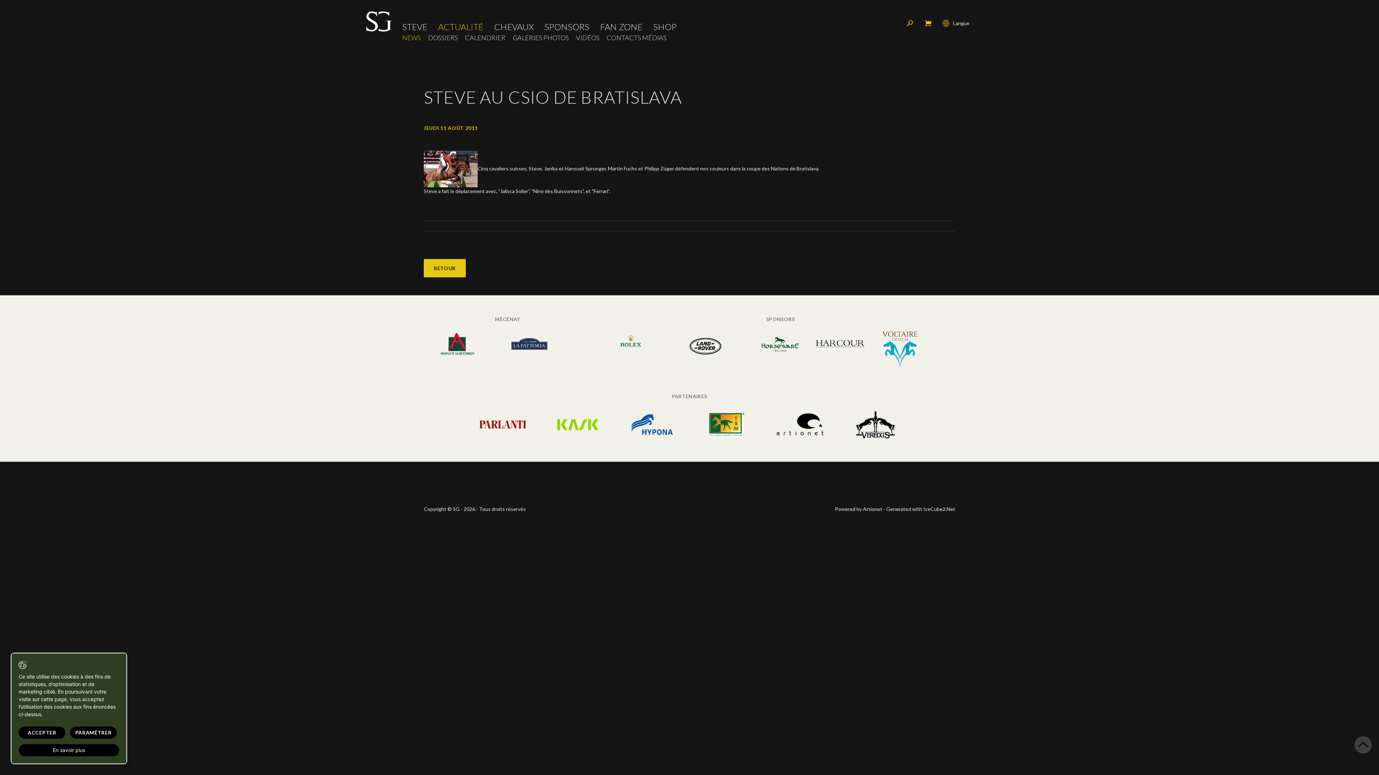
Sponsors (566, 27)
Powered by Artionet (858, 509)
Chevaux (514, 27)
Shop (665, 27)
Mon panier (928, 23)
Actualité (460, 27)
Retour (445, 268)
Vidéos (587, 38)
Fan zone (621, 27)
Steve (414, 27)
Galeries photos (541, 38)
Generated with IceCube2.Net (920, 509)
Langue (961, 23)
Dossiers (443, 38)
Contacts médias (637, 38)
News (411, 38)
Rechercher (910, 23)
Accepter (42, 732)
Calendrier (485, 38)
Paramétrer (93, 732)
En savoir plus (69, 750)
